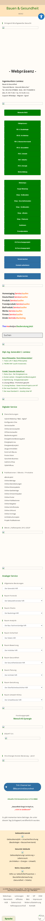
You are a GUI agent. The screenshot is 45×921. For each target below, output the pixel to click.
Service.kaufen (9, 425)
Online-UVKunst (10, 510)
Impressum (37, 899)
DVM (40, 896)
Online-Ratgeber (10, 504)
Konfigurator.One (10, 422)
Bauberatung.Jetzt (10, 435)
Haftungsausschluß (18, 906)
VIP (34, 896)
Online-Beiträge (9, 480)
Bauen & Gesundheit (22, 8)
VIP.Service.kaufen (10, 432)
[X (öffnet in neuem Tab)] (15, 2)
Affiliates (19, 899)
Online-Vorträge (10, 514)
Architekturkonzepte (11, 517)
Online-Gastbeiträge (11, 490)
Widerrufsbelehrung (33, 902)
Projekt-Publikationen (12, 520)
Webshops (7, 896)
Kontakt (32, 906)
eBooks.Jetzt (8, 477)
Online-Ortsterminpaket (13, 494)
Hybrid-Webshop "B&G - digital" (15, 419)
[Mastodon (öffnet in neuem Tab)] (29, 2)
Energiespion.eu (10, 442)
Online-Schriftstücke (11, 507)
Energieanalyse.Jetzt (11, 445)
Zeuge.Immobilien (10, 449)
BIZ (28, 896)
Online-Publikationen (12, 500)
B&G (28, 899)
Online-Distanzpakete (12, 487)
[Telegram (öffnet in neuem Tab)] (27, 2)
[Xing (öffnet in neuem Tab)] (20, 2)
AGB (6, 902)
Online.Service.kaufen (12, 429)
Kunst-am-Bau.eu (10, 452)
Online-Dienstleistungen (13, 484)
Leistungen (19, 896)
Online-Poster (9, 497)
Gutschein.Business (11, 459)
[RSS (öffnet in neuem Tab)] (22, 2)
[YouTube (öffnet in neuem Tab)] (17, 2)
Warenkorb (7, 899)
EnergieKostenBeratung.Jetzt (14, 439)
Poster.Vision (9, 455)
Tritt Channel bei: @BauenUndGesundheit (23, 787)
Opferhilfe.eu (9, 465)
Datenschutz (16, 902)
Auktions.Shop (9, 462)
